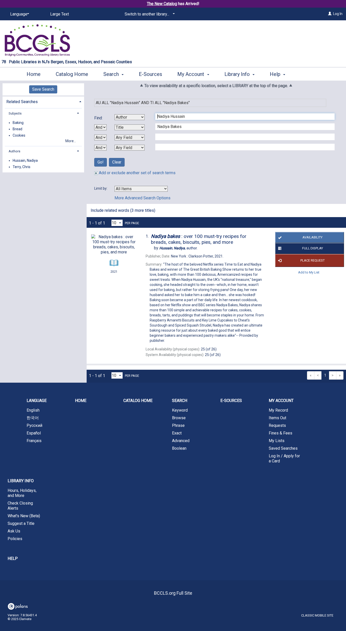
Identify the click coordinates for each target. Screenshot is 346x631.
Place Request (312, 260)
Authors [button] (14, 151)
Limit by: (101, 188)
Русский (34, 425)
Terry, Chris (21, 167)
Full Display (312, 248)
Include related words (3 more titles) (123, 210)
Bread (17, 129)
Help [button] (276, 74)
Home (34, 74)
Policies (15, 538)
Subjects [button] (15, 113)
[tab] (43, 101)
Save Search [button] (43, 89)
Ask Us (14, 531)
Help (13, 558)
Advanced (180, 440)
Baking (18, 123)
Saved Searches (283, 448)
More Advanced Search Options (142, 198)
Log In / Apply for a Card (284, 458)
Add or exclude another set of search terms (137, 172)
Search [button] (111, 74)
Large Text (59, 14)
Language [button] (37, 400)
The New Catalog (162, 3)
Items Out (277, 417)
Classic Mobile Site (317, 615)
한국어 (33, 417)
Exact (177, 433)
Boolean (179, 448)
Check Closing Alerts (20, 506)
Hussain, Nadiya (25, 160)
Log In (337, 14)
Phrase (178, 425)
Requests (277, 425)
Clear (116, 162)
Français (34, 440)
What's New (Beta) (24, 515)
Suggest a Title (21, 523)
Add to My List (308, 272)
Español (34, 433)
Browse (179, 417)
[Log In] (330, 14)
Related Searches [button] (22, 101)
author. (178, 248)
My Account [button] (191, 74)
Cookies (19, 135)
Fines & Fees (280, 433)
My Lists (276, 440)
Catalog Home (72, 74)
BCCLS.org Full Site (173, 593)
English (33, 410)
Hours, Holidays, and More (22, 493)
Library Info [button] (237, 74)
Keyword (180, 410)
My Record (278, 410)
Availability (312, 237)
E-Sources (150, 74)
